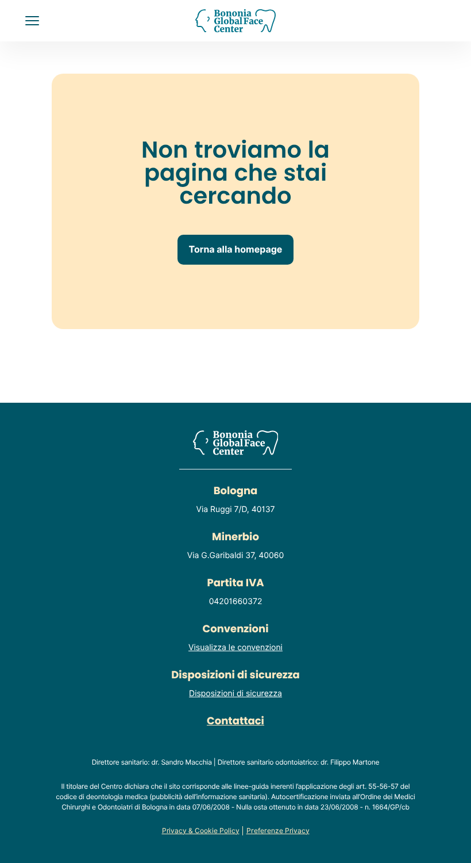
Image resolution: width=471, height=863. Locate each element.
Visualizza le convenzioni (235, 647)
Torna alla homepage (236, 249)
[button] (32, 21)
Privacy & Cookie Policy (201, 830)
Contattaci (235, 721)
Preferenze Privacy (278, 830)
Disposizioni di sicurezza (235, 693)
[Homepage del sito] (236, 20)
